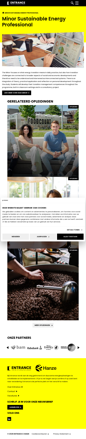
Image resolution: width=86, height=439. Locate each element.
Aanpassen (42, 236)
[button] (78, 347)
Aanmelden (14, 407)
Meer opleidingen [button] (42, 325)
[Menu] (77, 3)
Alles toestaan (70, 236)
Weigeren (16, 236)
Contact (11, 391)
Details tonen (73, 230)
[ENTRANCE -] (16, 3)
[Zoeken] (72, 3)
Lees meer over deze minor (15, 93)
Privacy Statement (61, 434)
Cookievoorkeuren (39, 434)
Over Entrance (14, 387)
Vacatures (12, 395)
